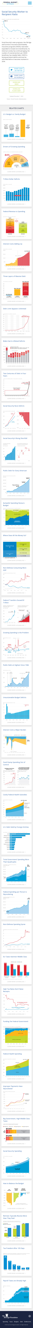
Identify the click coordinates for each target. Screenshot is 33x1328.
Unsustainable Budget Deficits (14, 697)
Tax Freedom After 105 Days (13, 1248)
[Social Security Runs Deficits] (16, 420)
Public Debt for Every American (15, 471)
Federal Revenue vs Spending (14, 211)
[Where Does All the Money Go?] (16, 549)
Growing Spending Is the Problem (16, 633)
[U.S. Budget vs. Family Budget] (16, 128)
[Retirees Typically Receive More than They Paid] (16, 1230)
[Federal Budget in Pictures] (10, 3)
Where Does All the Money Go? (14, 535)
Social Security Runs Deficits (13, 406)
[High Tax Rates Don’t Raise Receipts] (16, 1003)
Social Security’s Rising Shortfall (15, 438)
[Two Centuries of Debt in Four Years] (16, 387)
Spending (5, 1321)
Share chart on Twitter (18, 69)
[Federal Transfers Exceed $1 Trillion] (16, 614)
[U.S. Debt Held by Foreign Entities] (16, 841)
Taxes (11, 1321)
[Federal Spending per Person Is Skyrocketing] (16, 906)
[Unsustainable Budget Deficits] (16, 711)
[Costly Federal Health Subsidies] (16, 808)
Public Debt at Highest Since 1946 (16, 665)
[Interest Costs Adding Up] (16, 258)
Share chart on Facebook (18, 76)
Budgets (16, 1321)
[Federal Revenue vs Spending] (16, 225)
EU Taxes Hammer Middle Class (15, 957)
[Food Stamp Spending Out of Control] (16, 776)
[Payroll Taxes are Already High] (16, 1294)
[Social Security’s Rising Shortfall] (16, 452)
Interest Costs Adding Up (12, 244)
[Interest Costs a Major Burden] (16, 744)
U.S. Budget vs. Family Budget (14, 114)
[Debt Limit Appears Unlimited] (16, 322)
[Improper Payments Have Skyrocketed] (16, 1100)
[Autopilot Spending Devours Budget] (16, 517)
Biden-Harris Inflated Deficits (14, 341)
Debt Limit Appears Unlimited (14, 309)
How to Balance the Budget (13, 1183)
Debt (21, 1321)
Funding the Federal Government (15, 1021)
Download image (16, 83)
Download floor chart (16, 90)
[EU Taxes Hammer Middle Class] (16, 970)
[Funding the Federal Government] (16, 1035)
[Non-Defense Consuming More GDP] (16, 582)
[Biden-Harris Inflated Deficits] (16, 355)
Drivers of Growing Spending (14, 147)
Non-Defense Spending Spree (14, 924)
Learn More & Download (16, 139)
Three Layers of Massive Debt (14, 276)
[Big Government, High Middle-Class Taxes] (16, 1132)
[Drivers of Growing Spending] (16, 160)
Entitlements (27, 1321)
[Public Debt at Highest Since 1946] (16, 679)
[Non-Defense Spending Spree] (16, 938)
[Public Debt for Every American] (16, 484)
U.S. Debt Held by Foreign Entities (16, 827)
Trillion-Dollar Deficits (11, 179)
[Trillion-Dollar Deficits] (16, 193)
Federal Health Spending (12, 1054)
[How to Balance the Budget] (16, 1197)
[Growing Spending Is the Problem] (16, 646)
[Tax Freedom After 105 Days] (16, 1262)
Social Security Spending (12, 1151)
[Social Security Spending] (16, 1165)
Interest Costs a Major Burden (14, 730)
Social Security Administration (18, 99)
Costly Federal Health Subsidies (15, 795)
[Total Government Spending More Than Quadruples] (16, 873)
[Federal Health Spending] (16, 1068)
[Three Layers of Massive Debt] (16, 290)
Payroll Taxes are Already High (14, 1281)
